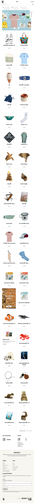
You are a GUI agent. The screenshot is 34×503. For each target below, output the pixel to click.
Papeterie (4, 466)
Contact (9, 439)
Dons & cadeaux (5, 467)
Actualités (4, 468)
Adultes (4, 462)
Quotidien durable (5, 465)
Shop (17, 1)
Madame (5, 480)
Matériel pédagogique (6, 471)
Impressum (14, 470)
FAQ (13, 462)
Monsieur (10, 480)
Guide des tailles (15, 466)
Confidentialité (15, 467)
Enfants (4, 464)
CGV (13, 465)
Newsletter (14, 468)
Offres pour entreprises (6, 470)
